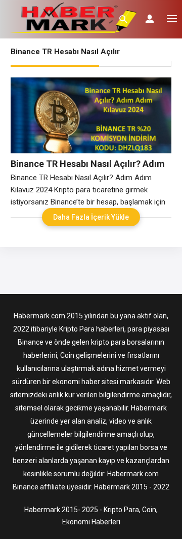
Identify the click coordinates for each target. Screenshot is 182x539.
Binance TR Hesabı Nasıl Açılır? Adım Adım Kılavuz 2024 (88, 164)
